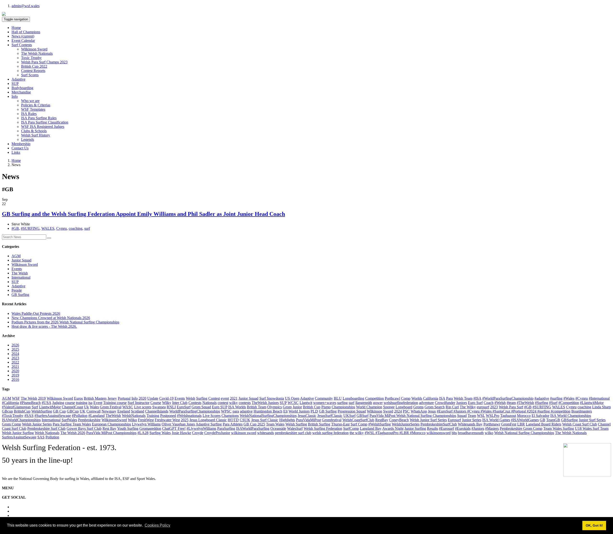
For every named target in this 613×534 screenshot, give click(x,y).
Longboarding (353, 398)
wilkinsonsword (438, 433)
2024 (15, 354)
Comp (405, 398)
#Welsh (500, 403)
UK (82, 411)
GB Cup (59, 411)
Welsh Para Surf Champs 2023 (44, 62)
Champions (230, 416)
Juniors (461, 403)
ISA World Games (496, 420)
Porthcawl (392, 398)
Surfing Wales (160, 433)
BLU (338, 398)
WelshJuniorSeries (406, 424)
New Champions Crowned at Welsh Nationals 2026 (50, 318)
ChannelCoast (72, 407)
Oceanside (278, 428)
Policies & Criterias (35, 105)
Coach (489, 403)
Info (134, 398)
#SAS (29, 416)
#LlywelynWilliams (201, 428)
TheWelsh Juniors (265, 403)
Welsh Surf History (35, 135)
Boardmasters (581, 411)
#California (10, 403)
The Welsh (19, 273)
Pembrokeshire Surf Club (46, 428)
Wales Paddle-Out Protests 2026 (35, 313)
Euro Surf (475, 403)
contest (223, 403)
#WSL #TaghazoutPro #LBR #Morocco (395, 433)
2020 (15, 371)
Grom (287, 407)
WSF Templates (33, 109)
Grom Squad (201, 407)
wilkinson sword (243, 433)
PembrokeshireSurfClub (438, 424)
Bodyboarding (22, 88)
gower (378, 403)
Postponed (168, 416)
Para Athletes (233, 424)
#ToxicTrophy (12, 416)
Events (16, 269)
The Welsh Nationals (37, 53)
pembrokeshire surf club (293, 433)
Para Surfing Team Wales (72, 424)
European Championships (111, 424)
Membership (20, 144)
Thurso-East (340, 424)
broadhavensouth (471, 433)
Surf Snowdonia (271, 398)
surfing (342, 403)
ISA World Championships (570, 416)
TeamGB (553, 420)
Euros (78, 398)
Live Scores (212, 416)
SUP (15, 84)
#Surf (553, 403)
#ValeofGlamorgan (16, 407)
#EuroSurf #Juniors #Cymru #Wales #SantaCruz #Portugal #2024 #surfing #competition (503, 411)
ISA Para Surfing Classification (44, 122)
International (20, 277)
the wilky (357, 433)
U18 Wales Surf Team (591, 428)
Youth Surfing (127, 428)
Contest (214, 398)
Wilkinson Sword (34, 49)
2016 (15, 379)
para (236, 411)
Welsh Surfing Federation (323, 428)
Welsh (190, 398)
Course (155, 403)
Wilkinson (374, 411)
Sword (388, 411)
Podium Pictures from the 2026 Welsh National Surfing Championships (65, 322)
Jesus (432, 411)
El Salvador (540, 416)
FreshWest (146, 420)
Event (97, 403)
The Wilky (468, 407)
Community (324, 398)
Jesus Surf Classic (264, 420)
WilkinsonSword (114, 420)
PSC (406, 411)
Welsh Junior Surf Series (428, 420)
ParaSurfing (226, 428)
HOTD (233, 420)
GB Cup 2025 (254, 424)
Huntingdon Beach (268, 411)
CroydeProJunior (217, 433)
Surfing (201, 398)
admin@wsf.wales (25, 6)
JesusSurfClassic (329, 416)
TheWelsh (113, 416)
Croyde (197, 433)
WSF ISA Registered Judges (42, 127)
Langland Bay (370, 428)
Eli (285, 411)
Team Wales (275, 424)
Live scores (142, 407)
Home (16, 28)
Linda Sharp (601, 407)
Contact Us (19, 148)
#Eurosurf (446, 428)
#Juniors (477, 428)
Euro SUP (219, 407)
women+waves (324, 403)
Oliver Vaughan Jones (178, 424)
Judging (58, 403)
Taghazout (508, 416)
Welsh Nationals (47, 433)
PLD (314, 411)
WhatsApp (419, 411)
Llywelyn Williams (146, 424)
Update (152, 398)
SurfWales (69, 420)
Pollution (52, 437)
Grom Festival (110, 407)
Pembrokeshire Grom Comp (521, 428)
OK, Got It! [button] (594, 525)
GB (542, 420)
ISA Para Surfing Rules (39, 118)
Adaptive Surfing (209, 424)
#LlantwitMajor (592, 403)
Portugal (124, 398)
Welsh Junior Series (37, 424)
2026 (15, 345)
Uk (86, 407)
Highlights (287, 420)
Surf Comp (359, 424)
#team (511, 403)
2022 (15, 362)
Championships (343, 407)
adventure (426, 403)
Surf (35, 407)
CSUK (245, 420)
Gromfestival (331, 420)
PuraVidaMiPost (308, 420)
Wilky (166, 403)
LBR (521, 424)
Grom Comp (11, 424)
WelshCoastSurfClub (358, 420)
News (22, 36)
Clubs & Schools (34, 131)
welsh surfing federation (330, 433)
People (16, 290)
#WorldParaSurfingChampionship (508, 398)
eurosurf (483, 407)
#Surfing (541, 403)
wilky (233, 403)
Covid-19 (166, 398)
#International (599, 398)
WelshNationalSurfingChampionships (268, 416)
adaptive (246, 411)
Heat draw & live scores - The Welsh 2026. (44, 326)
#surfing (556, 398)
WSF (16, 398)
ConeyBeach (399, 420)
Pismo (326, 407)
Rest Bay (109, 428)
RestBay (381, 420)
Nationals (209, 403)
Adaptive (18, 79)
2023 (15, 358)
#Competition (568, 403)
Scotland (137, 411)
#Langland (96, 416)
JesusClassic (307, 416)
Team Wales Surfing (558, 428)
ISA (442, 398)
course (70, 403)
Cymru (61, 228)
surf (87, 228)
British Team (256, 407)
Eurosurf (454, 420)
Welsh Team (463, 398)
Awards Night (392, 428)
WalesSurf (295, 428)
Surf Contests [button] (21, 45)
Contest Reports (33, 71)
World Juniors (299, 411)
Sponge (389, 407)
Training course (115, 403)
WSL (481, 416)
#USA (46, 403)
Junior (297, 407)
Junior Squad (21, 260)
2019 (15, 375)
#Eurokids (463, 428)
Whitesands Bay (470, 424)
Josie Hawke (181, 433)
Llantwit (306, 403)
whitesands (265, 433)
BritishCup (22, 411)
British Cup (311, 407)
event (225, 398)
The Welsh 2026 (72, 433)
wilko (489, 433)
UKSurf (349, 416)
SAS (41, 437)
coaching (75, 228)
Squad (462, 416)
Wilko (132, 420)
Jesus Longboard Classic (208, 420)
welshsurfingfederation (401, 403)
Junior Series (471, 420)
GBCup (73, 411)
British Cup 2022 (34, 66)
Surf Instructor (138, 403)
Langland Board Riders (543, 424)
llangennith (363, 403)
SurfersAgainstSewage (19, 437)
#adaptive (541, 398)
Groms (418, 407)
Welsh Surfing (296, 424)
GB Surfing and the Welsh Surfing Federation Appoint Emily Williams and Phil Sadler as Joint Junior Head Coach (143, 214)
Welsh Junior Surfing (18, 433)
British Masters (95, 398)
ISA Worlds (237, 407)
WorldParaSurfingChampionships (194, 411)
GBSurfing (569, 420)
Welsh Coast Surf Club (579, 424)
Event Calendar (23, 40)
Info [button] (14, 96)
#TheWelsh (525, 403)
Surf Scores (30, 75)
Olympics (274, 407)
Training (153, 416)
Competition (374, 398)
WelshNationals (134, 416)
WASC (127, 407)
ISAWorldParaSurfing (252, 428)
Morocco (524, 416)
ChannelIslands (156, 411)
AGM (16, 256)
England (123, 411)
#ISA (477, 398)
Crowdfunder (445, 403)
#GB (15, 228)
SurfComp (351, 428)
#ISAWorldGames (525, 420)
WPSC (226, 411)
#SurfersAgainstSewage (52, 416)
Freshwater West (167, 420)
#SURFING (30, 228)
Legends (27, 139)
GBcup (7, 411)
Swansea (159, 407)
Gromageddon (150, 428)
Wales (94, 407)
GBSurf (363, 416)
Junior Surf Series (592, 420)
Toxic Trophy (31, 58)
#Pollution (79, 416)
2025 (15, 349)
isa (90, 403)
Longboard (404, 407)
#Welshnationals (189, 416)
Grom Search (435, 407)
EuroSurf (184, 407)
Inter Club (179, 403)
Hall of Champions (25, 32)
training (81, 403)
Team (472, 416)
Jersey (112, 398)
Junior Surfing (415, 428)
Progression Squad (352, 411)
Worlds (416, 398)
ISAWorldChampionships (21, 420)
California (430, 398)
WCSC (293, 403)
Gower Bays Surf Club (84, 428)
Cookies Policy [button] (157, 525)
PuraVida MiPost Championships (111, 433)
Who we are (30, 101)
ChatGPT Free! (174, 428)
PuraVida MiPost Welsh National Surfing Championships (412, 416)
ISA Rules (29, 114)
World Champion (369, 407)
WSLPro (492, 416)
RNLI (171, 407)
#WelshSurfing (379, 424)
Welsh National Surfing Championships (524, 433)
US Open (292, 398)
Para (449, 398)
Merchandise (21, 92)
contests (245, 403)
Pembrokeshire (89, 420)
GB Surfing (20, 295)
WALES (47, 228)
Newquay (109, 411)
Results (432, 428)
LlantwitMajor (50, 407)
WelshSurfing (41, 411)
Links (15, 152)
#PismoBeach (30, 403)
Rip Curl (452, 407)
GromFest (508, 424)
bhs (454, 433)
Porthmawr (491, 424)
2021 (15, 367)
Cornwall (93, 411)
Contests (194, 403)
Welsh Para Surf (511, 407)
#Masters (492, 428)
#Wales (568, 398)
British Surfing (319, 424)
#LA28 (142, 433)
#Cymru (581, 398)
